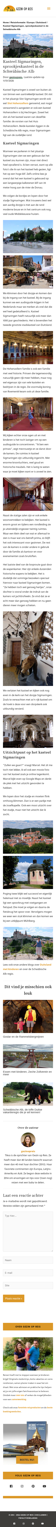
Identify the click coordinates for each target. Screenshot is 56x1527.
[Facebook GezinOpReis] (11, 1486)
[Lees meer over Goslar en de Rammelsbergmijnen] (28, 1016)
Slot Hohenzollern (17, 103)
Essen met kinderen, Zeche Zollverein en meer (27, 1073)
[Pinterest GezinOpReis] (32, 1486)
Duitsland (41, 22)
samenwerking (19, 1399)
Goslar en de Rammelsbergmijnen (23, 1036)
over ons (20, 1395)
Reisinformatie (18, 22)
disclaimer (40, 1515)
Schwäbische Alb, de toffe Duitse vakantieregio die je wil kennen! (22, 1111)
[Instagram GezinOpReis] (21, 1486)
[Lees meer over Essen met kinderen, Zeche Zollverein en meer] (28, 1056)
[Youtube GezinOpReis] (43, 1486)
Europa (30, 22)
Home (6, 22)
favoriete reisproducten (29, 1407)
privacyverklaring (28, 1518)
